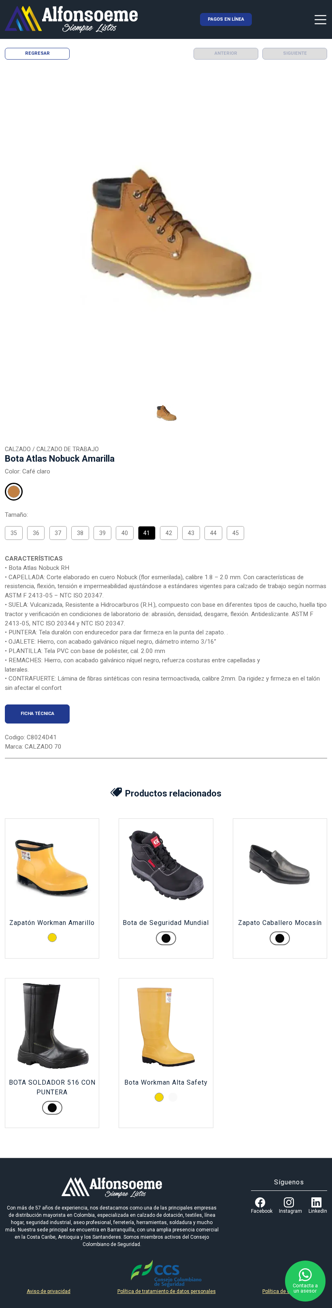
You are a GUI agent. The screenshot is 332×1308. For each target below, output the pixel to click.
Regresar (37, 53)
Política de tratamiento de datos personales (166, 1291)
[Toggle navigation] (320, 19)
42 (169, 533)
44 (213, 533)
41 (146, 533)
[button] (166, 413)
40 (124, 533)
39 (102, 533)
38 (80, 533)
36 (36, 533)
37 (58, 533)
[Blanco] (173, 1097)
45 (235, 533)
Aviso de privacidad (48, 1291)
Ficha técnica (37, 713)
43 (191, 533)
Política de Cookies (283, 1291)
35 (14, 533)
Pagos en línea (226, 19)
